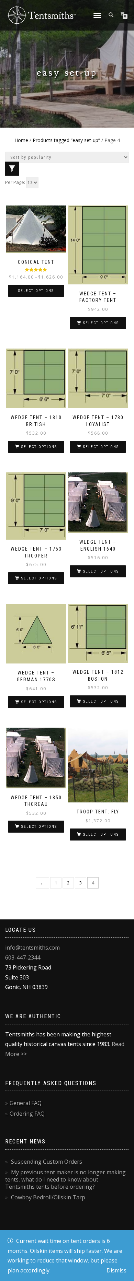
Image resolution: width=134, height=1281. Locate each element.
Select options (36, 291)
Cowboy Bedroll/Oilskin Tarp (48, 1197)
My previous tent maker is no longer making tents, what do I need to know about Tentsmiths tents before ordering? (65, 1179)
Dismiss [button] (116, 1270)
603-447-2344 (22, 957)
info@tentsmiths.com (32, 947)
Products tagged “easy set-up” (66, 140)
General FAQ (26, 1103)
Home (21, 140)
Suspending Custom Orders (46, 1161)
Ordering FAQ (27, 1113)
